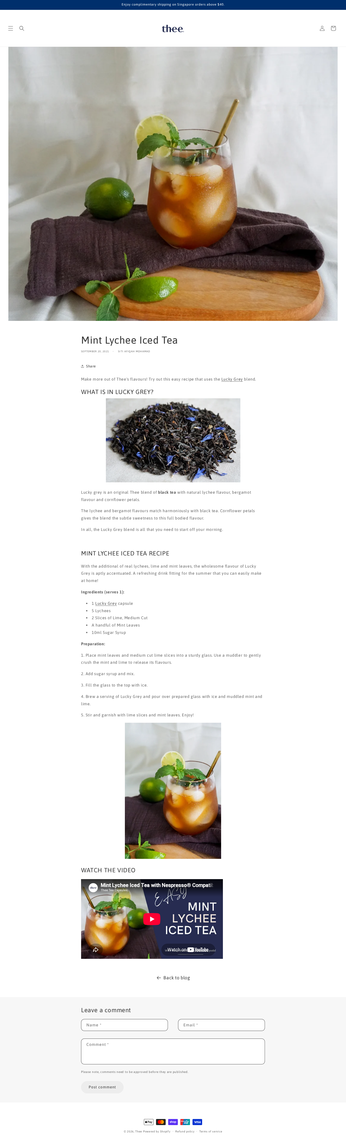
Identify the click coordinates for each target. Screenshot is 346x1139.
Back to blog (176, 977)
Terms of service (210, 1131)
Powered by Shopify (156, 1131)
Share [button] (91, 366)
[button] (10, 28)
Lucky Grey (232, 379)
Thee (138, 1131)
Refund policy (184, 1131)
